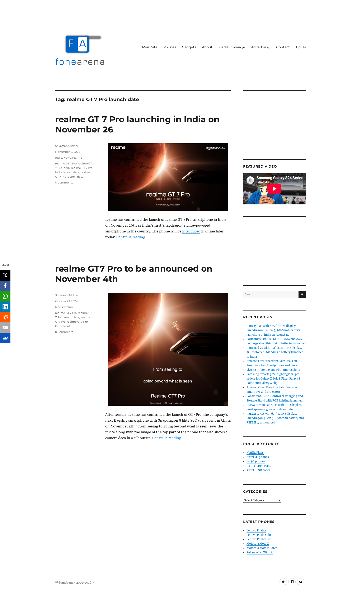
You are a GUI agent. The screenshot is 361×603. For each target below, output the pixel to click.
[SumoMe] (5, 338)
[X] (5, 275)
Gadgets (189, 47)
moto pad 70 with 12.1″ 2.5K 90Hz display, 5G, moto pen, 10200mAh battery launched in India (275, 352)
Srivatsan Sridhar (66, 146)
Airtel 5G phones (258, 457)
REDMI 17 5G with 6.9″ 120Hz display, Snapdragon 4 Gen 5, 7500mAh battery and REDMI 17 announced (275, 418)
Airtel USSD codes (258, 470)
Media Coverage (231, 47)
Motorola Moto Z (258, 543)
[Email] (5, 327)
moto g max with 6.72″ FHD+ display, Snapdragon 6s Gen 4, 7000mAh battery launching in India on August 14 (273, 330)
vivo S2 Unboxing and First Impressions (273, 370)
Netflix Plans (255, 452)
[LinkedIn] (5, 307)
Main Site (150, 47)
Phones (169, 47)
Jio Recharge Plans (259, 466)
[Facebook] (5, 286)
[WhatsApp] (5, 296)
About (207, 47)
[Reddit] (5, 317)
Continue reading (130, 237)
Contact (283, 47)
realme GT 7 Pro (66, 163)
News (67, 157)
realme (77, 157)
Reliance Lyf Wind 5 (260, 552)
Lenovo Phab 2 (256, 530)
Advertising (260, 47)
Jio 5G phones (256, 461)
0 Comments (64, 182)
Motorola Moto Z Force (262, 548)
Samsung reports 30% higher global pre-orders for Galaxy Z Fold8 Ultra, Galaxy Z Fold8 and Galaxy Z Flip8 (274, 378)
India (58, 157)
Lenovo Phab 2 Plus (259, 535)
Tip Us (301, 47)
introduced (191, 231)
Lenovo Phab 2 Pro (259, 539)
